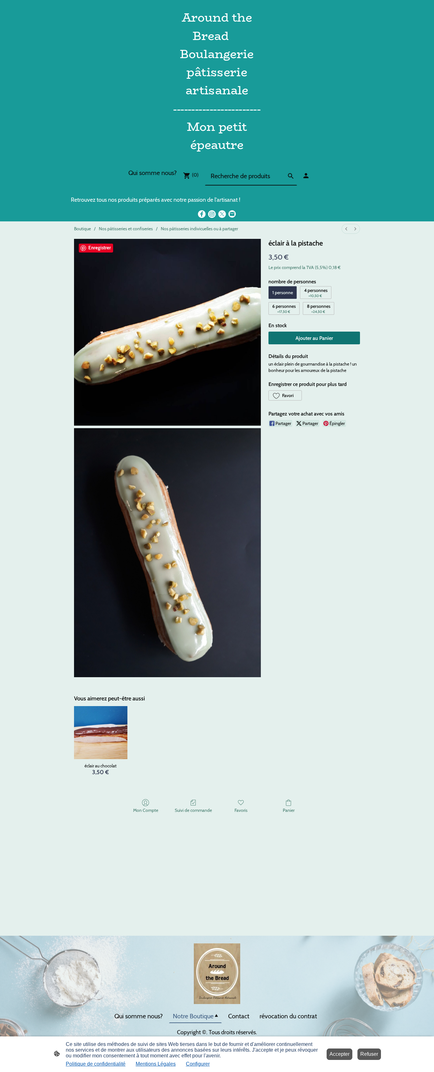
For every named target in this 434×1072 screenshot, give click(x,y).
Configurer (198, 1064)
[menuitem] (346, 228)
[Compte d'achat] (306, 175)
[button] (285, 395)
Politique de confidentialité (95, 1064)
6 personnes (284, 308)
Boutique (82, 229)
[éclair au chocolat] (100, 732)
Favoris (241, 810)
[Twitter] (222, 214)
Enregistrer (99, 248)
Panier (289, 810)
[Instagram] (212, 214)
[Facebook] (202, 214)
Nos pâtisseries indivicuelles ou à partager (199, 229)
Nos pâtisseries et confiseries (126, 229)
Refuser (369, 1054)
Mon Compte (145, 810)
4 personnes (316, 292)
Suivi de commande (193, 810)
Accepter (339, 1054)
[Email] (232, 214)
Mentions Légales (156, 1064)
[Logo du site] (217, 157)
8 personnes (318, 308)
